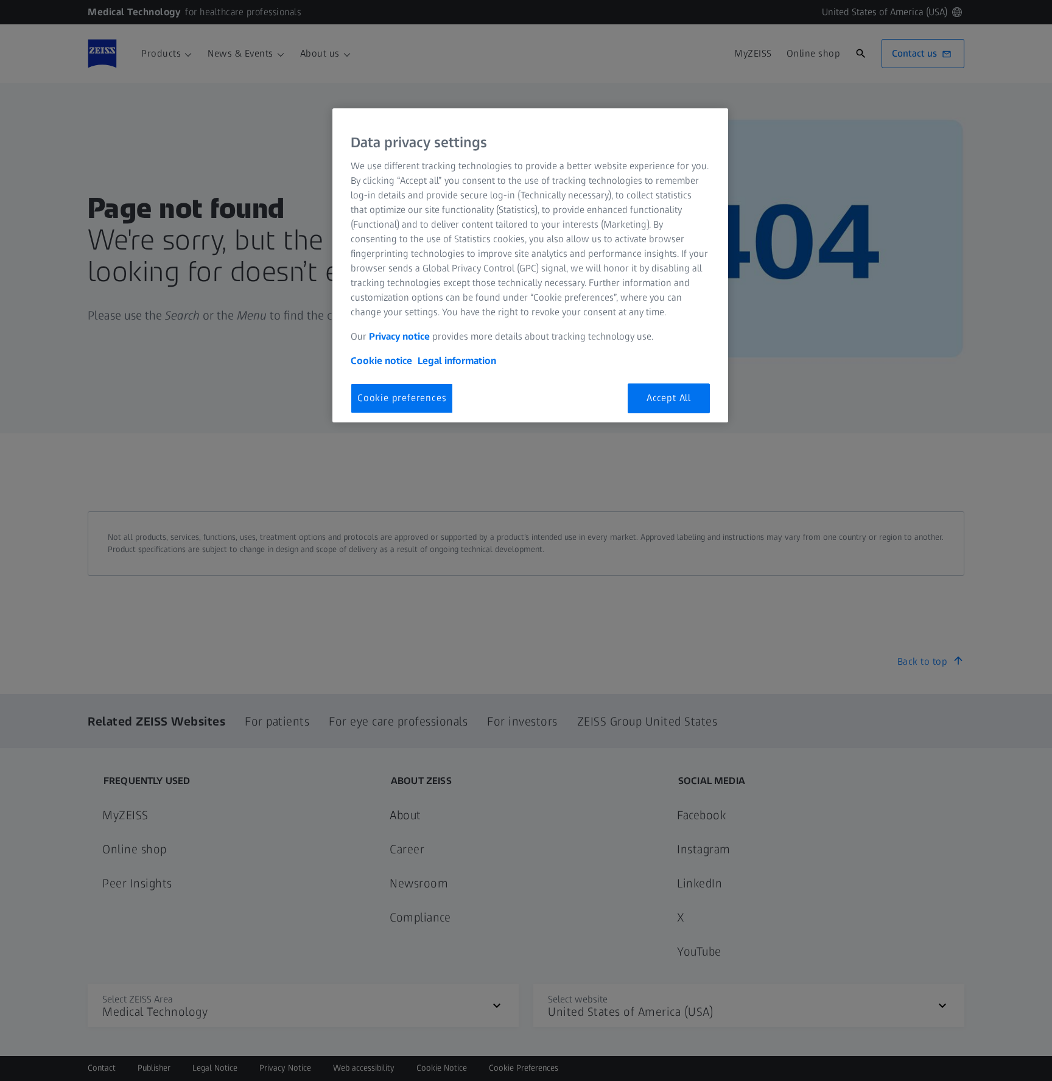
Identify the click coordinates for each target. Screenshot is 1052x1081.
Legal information (457, 360)
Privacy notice (399, 336)
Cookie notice (381, 360)
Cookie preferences (401, 398)
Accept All (669, 398)
